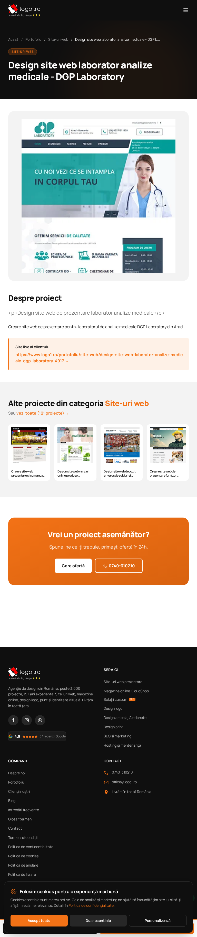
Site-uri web (58, 39)
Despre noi (16, 772)
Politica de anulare (23, 865)
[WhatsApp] (40, 720)
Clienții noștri (19, 791)
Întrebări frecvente (23, 809)
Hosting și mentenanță (122, 745)
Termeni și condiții (22, 837)
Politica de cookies (23, 855)
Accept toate (39, 920)
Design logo (113, 708)
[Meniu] (186, 10)
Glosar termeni (20, 819)
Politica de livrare (22, 874)
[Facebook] (13, 720)
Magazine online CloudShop (126, 690)
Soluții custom (119, 699)
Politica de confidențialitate (30, 846)
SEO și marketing (117, 736)
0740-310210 (122, 566)
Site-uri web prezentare (123, 681)
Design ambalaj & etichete (125, 717)
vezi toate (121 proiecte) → (42, 413)
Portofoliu (33, 39)
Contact (15, 828)
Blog (11, 800)
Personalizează (158, 920)
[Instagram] (27, 720)
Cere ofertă (73, 566)
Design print (113, 726)
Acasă (13, 39)
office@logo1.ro (124, 781)
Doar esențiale (98, 920)
